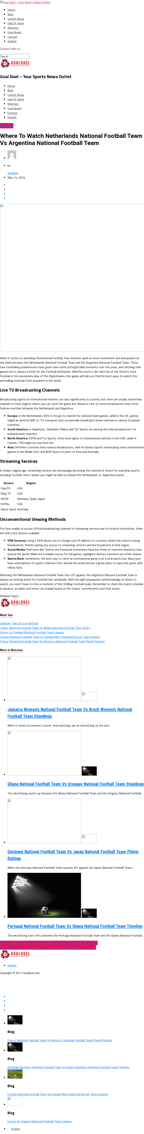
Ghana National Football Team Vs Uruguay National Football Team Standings (76, 784)
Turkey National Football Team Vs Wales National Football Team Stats (45, 628)
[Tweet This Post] (76, 189)
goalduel (13, 173)
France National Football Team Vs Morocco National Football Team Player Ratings (52, 641)
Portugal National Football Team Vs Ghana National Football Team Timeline (75, 926)
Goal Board (14, 32)
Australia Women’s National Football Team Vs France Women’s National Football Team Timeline (68, 1067)
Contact (13, 36)
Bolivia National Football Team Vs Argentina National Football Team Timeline (49, 943)
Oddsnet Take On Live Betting (19, 623)
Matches (13, 27)
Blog (10, 14)
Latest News (16, 18)
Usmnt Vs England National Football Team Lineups (32, 632)
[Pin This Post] (76, 194)
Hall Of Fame (16, 23)
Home (11, 9)
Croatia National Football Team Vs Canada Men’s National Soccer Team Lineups (50, 637)
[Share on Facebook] (76, 185)
